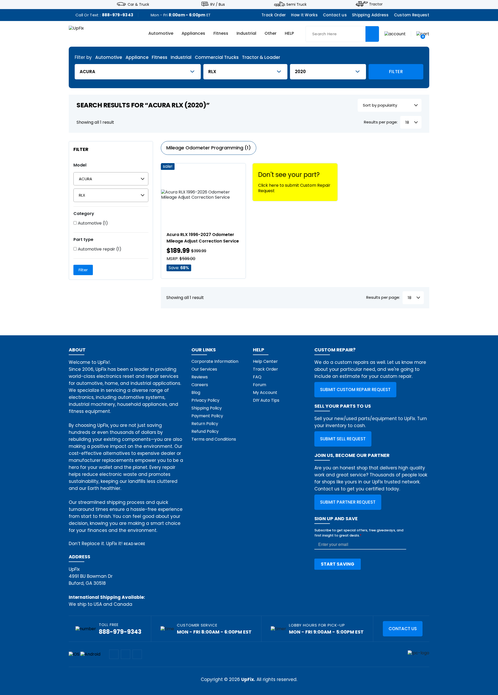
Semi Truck (296, 4)
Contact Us (403, 629)
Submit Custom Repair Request (355, 389)
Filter (396, 71)
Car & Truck (138, 4)
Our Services (204, 369)
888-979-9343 (118, 15)
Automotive (160, 33)
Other (270, 33)
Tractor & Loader (261, 57)
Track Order (273, 15)
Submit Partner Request (348, 502)
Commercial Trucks (217, 57)
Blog (195, 392)
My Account (265, 392)
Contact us (335, 15)
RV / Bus (217, 4)
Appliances (193, 33)
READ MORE (134, 544)
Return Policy (204, 424)
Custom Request (411, 15)
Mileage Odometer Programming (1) (208, 147)
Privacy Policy (205, 400)
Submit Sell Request (343, 439)
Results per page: (381, 122)
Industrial (246, 33)
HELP (289, 33)
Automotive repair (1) (99, 249)
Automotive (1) (92, 223)
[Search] (372, 34)
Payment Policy (207, 416)
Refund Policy (205, 431)
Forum (259, 385)
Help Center (265, 361)
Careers (199, 385)
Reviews (199, 377)
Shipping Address (370, 15)
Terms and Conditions (213, 439)
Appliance (137, 57)
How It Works (304, 15)
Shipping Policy (206, 408)
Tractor (376, 4)
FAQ (257, 377)
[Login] (395, 34)
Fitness (220, 33)
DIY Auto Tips (266, 400)
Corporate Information (214, 361)
